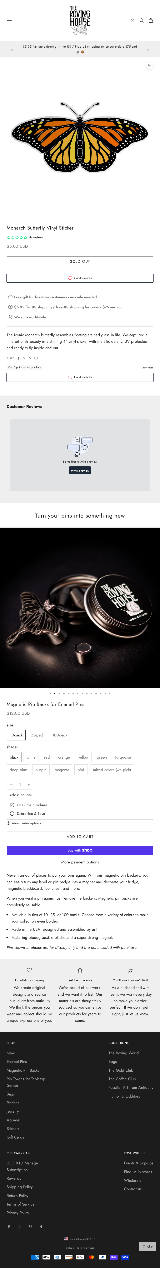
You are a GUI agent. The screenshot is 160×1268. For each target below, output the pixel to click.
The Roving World (124, 1053)
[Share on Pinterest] (30, 358)
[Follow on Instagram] (20, 1227)
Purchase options (19, 795)
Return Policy (17, 1195)
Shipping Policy (19, 1187)
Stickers (13, 1128)
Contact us (133, 1189)
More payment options (80, 862)
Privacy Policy (18, 1213)
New (11, 1053)
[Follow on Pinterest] (30, 1227)
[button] (80, 823)
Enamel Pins (17, 1061)
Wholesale (132, 1180)
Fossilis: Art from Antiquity (131, 1087)
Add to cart (80, 836)
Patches (13, 1103)
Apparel (13, 1120)
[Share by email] (36, 358)
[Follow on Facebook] (9, 1227)
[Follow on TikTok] (41, 1227)
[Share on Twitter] (24, 358)
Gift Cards (15, 1137)
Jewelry (13, 1111)
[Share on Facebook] (18, 358)
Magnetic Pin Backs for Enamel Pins (45, 704)
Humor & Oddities (124, 1096)
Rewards (14, 1178)
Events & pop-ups (138, 1163)
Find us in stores (138, 1172)
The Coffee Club (122, 1079)
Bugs (113, 1061)
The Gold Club (121, 1070)
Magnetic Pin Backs (23, 1070)
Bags (11, 1094)
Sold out (80, 261)
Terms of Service (21, 1204)
